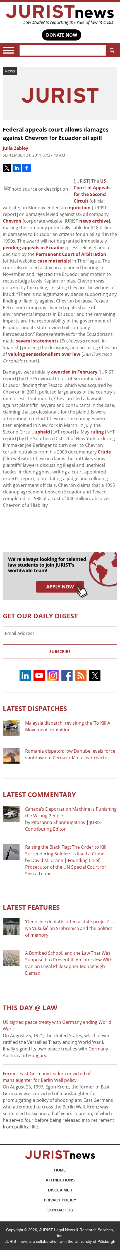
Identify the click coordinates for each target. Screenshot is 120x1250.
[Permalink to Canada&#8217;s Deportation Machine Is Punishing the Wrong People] (11, 814)
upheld (42, 432)
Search (111, 50)
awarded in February (74, 372)
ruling (97, 432)
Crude (104, 452)
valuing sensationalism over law (44, 354)
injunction (79, 208)
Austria (10, 1055)
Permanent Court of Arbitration (71, 254)
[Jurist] (60, 15)
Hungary (37, 1055)
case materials (53, 261)
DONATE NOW (61, 35)
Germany (98, 1049)
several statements (37, 341)
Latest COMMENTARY (39, 794)
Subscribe (60, 651)
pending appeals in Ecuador (33, 248)
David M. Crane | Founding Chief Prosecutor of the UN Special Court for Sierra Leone (65, 867)
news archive (94, 221)
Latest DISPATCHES (35, 708)
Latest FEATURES (31, 907)
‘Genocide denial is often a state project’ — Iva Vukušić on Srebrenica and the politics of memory (70, 928)
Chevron (12, 221)
